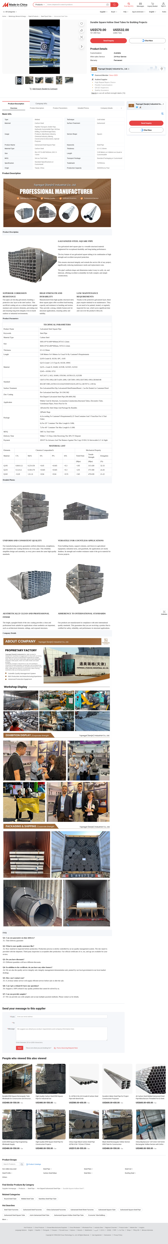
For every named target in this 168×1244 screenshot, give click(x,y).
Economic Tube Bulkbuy (96, 1215)
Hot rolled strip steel (9, 1169)
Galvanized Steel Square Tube (14, 1215)
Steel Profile (6, 1173)
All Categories (10, 12)
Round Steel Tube (10, 1199)
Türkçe (129, 1230)
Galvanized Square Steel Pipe (130, 1210)
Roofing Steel (130, 1173)
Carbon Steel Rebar (50, 1173)
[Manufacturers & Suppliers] (14, 4)
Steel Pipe (46, 1169)
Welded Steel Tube (27, 1199)
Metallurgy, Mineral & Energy (17, 16)
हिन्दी (114, 1230)
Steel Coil (128, 1169)
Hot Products (28, 1227)
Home (4, 16)
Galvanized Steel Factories (32, 1210)
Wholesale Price (87, 1227)
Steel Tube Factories (11, 1210)
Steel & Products (33, 16)
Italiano (72, 1230)
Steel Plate (87, 1169)
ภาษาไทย (121, 1230)
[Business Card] (162, 113)
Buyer (113, 12)
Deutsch (79, 1230)
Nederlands (88, 1230)
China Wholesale (74, 1227)
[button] (117, 108)
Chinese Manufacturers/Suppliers (57, 1227)
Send (19, 1048)
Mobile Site (133, 1227)
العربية (96, 1230)
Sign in (163, 6)
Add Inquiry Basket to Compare (44, 89)
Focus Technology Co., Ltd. (69, 1235)
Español (37, 1230)
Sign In (94, 93)
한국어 (102, 1230)
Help (125, 12)
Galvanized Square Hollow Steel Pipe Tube (69, 1215)
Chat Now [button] (149, 41)
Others (4, 1177)
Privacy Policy (118, 1235)
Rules (164, 12)
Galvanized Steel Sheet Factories (82, 1210)
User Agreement (97, 1235)
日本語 (109, 1230)
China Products (39, 1227)
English (30, 1230)
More (4, 1219)
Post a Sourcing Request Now (66, 1048)
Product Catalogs (34, 1164)
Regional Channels (111, 1227)
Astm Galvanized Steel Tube (39, 1215)
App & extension (138, 12)
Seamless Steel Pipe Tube (47, 1199)
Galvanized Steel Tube (60, 16)
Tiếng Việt (136, 1230)
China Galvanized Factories (56, 1210)
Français (54, 1230)
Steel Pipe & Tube (46, 16)
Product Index (123, 1227)
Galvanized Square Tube (106, 1210)
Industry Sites (99, 1227)
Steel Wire (87, 1173)
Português (46, 1230)
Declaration (107, 1235)
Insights (141, 1227)
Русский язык (63, 1230)
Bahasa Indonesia (147, 1230)
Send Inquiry (108, 41)
